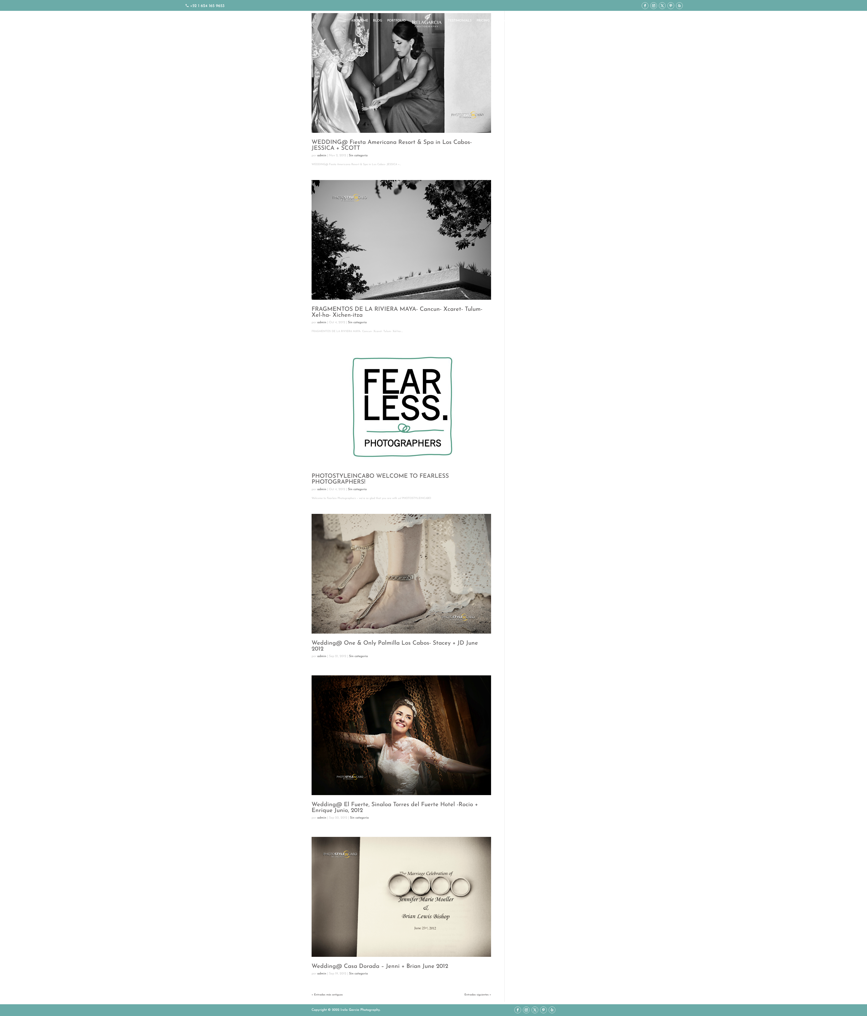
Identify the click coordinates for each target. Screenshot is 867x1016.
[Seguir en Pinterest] (670, 5)
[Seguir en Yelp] (679, 5)
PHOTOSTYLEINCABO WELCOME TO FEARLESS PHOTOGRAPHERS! (380, 479)
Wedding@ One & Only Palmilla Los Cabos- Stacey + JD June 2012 (395, 646)
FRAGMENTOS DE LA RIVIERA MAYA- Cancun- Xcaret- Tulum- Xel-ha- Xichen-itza (397, 312)
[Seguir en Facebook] (645, 5)
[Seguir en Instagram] (653, 5)
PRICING (483, 20)
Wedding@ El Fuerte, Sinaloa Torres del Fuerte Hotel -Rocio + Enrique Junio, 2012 (395, 808)
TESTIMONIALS (460, 20)
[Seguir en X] (662, 5)
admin (321, 155)
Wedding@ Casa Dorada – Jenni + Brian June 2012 (380, 966)
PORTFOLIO (396, 20)
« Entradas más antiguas (327, 994)
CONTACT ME (505, 20)
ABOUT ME (359, 20)
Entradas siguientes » (477, 994)
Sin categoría (358, 155)
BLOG (377, 20)
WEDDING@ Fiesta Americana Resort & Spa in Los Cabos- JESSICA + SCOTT (392, 145)
